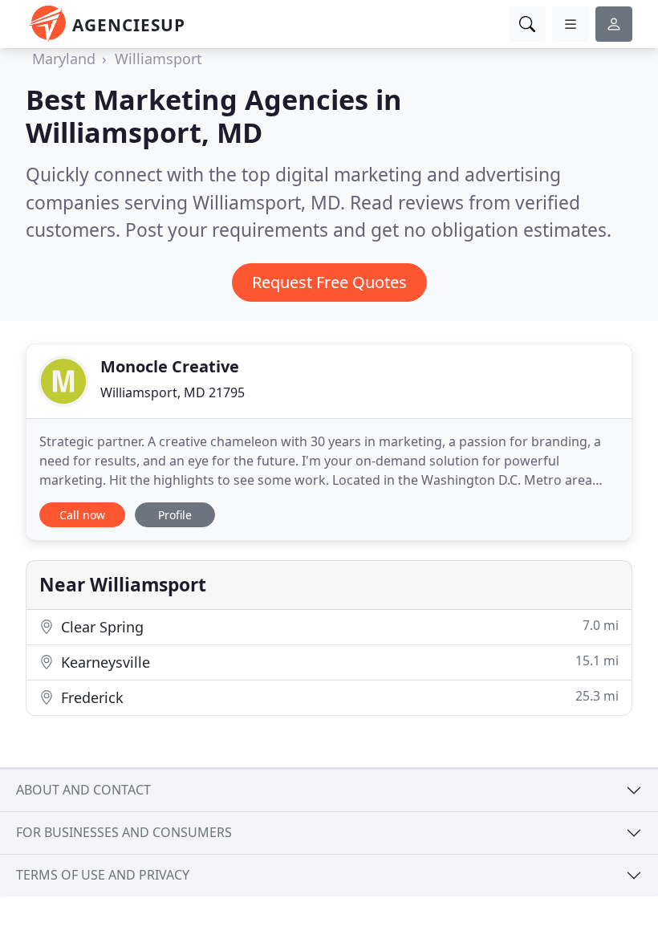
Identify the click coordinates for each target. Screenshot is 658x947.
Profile (175, 514)
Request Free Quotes (329, 282)
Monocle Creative (169, 366)
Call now (82, 514)
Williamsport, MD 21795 (172, 392)
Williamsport (158, 58)
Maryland (63, 58)
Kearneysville (338, 662)
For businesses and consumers (124, 832)
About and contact (83, 790)
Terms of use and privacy (102, 875)
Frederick (338, 697)
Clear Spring (338, 626)
